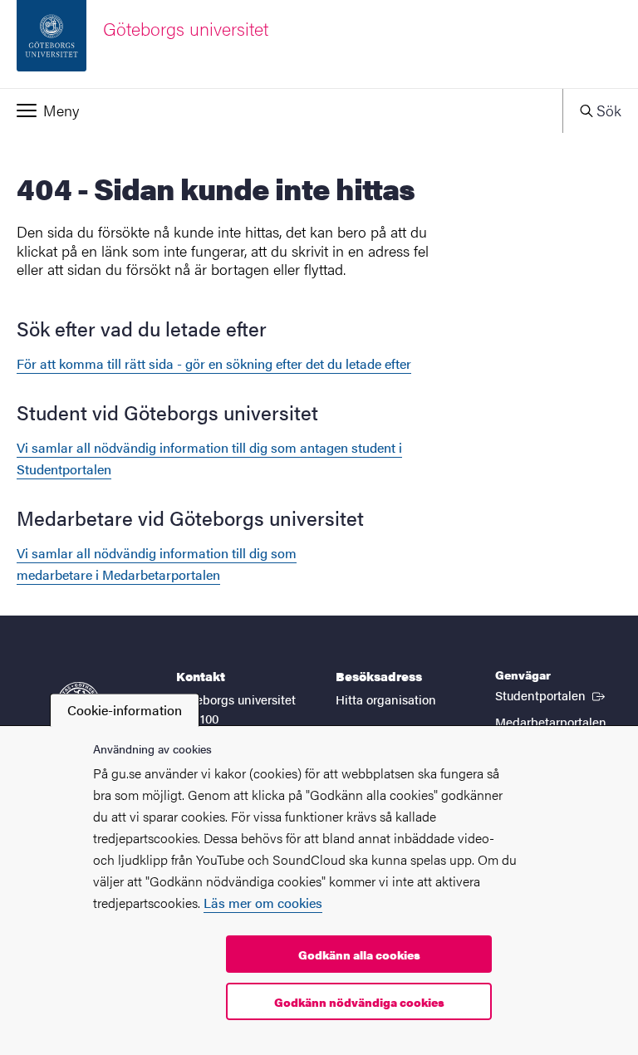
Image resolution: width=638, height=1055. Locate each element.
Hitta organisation (386, 699)
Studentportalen (551, 694)
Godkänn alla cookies (359, 954)
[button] (281, 110)
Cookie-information (124, 709)
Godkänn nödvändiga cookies (359, 1002)
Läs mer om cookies (263, 902)
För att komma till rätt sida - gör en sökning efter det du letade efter (214, 363)
